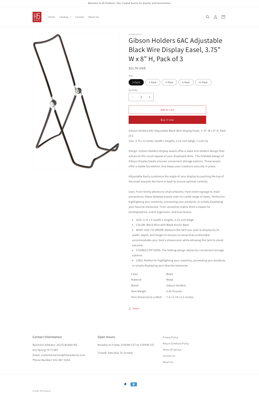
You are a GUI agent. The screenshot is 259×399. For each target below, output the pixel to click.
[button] (65, 17)
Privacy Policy (170, 337)
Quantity (133, 90)
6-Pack (186, 82)
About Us (168, 362)
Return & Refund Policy (176, 343)
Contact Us (169, 355)
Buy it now (167, 119)
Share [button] (136, 308)
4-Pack (169, 82)
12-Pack (203, 82)
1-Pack (153, 82)
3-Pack (136, 82)
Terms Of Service (172, 349)
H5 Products (45, 391)
